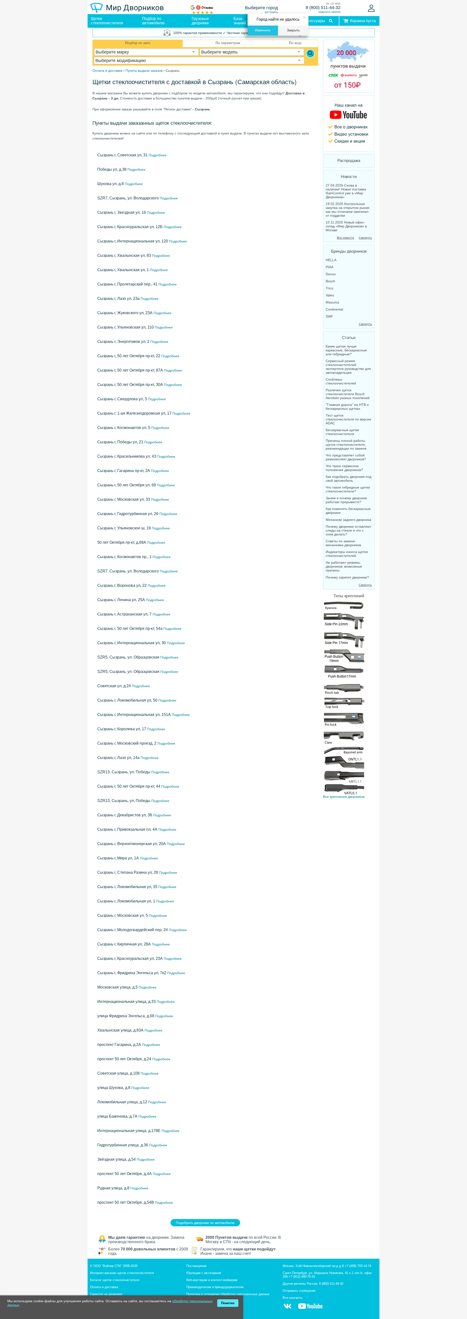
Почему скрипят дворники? (347, 577)
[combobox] (146, 52)
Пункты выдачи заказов (144, 70)
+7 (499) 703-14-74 (358, 1266)
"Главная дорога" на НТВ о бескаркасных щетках (347, 406)
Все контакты (292, 1298)
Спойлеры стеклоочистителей (341, 381)
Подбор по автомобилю (153, 21)
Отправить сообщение (299, 1290)
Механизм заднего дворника (348, 520)
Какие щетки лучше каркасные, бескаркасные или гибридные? (346, 350)
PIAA (329, 267)
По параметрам (228, 43)
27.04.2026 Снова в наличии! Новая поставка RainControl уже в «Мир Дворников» (346, 191)
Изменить (262, 30)
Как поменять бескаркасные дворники (348, 511)
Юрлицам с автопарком (203, 1273)
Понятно (227, 1303)
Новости (349, 176)
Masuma (332, 302)
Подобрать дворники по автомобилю (205, 1223)
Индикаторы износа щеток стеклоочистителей (347, 554)
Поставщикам (196, 1266)
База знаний (240, 21)
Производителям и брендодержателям (214, 1287)
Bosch (330, 281)
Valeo (330, 295)
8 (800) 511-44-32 (323, 7)
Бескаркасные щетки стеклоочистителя (342, 432)
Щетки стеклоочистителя (107, 21)
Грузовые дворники (200, 21)
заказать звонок (329, 12)
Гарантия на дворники (106, 1294)
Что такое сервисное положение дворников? (344, 468)
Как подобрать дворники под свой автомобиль (348, 478)
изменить (271, 12)
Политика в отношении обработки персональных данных (227, 1294)
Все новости (345, 238)
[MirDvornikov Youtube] (349, 123)
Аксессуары (314, 21)
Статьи (349, 337)
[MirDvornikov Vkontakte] (287, 1308)
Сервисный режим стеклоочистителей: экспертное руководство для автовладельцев (348, 366)
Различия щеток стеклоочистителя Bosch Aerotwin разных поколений (347, 394)
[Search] (310, 53)
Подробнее (157, 155)
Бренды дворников (349, 251)
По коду (295, 43)
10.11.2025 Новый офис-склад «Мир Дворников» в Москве (346, 226)
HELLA (331, 260)
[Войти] (371, 8)
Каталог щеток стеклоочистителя (114, 1280)
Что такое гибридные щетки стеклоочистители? (348, 489)
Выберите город (261, 7)
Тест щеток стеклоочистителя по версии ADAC (348, 419)
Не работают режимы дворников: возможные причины (344, 566)
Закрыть (293, 30)
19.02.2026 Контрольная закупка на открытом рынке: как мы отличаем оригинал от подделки (348, 209)
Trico (329, 288)
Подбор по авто (137, 43)
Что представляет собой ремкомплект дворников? (346, 457)
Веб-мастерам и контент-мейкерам (211, 1280)
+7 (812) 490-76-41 (302, 1276)
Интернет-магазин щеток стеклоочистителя (122, 1273)
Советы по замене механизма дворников (343, 543)
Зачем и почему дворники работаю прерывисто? (346, 500)
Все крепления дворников (343, 797)
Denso (331, 274)
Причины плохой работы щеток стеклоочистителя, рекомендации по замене (346, 444)
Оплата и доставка (104, 1287)
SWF (329, 316)
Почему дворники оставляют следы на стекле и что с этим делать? (348, 530)
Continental (334, 309)
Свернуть (365, 238)
